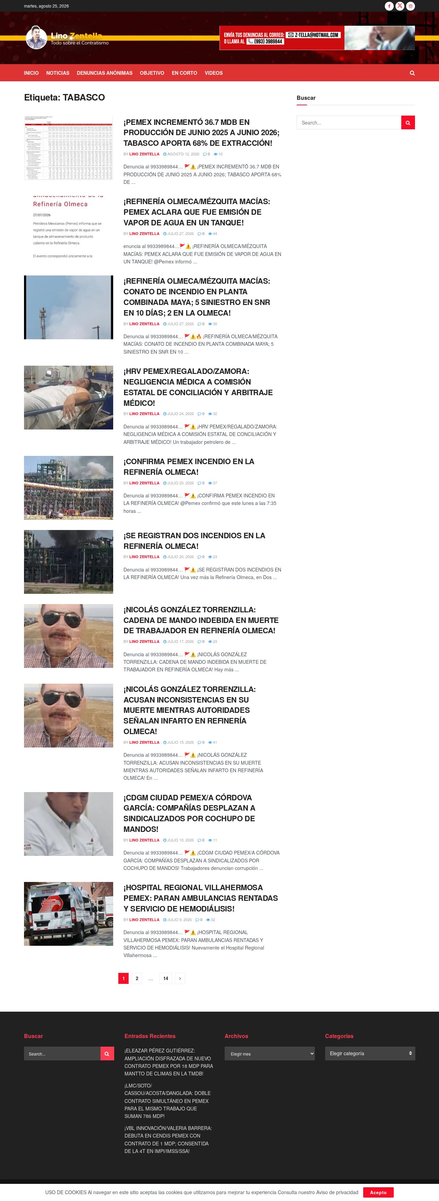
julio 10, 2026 (180, 840)
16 (220, 153)
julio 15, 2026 (180, 742)
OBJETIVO (152, 72)
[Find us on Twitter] (399, 6)
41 (214, 742)
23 (214, 556)
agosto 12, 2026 (182, 153)
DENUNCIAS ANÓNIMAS (104, 72)
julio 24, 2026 (180, 413)
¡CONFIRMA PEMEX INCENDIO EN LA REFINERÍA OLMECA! (188, 466)
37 (214, 482)
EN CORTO (184, 72)
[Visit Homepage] (67, 38)
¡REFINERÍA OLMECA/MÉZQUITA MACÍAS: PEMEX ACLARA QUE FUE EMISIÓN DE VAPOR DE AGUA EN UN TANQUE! (196, 212)
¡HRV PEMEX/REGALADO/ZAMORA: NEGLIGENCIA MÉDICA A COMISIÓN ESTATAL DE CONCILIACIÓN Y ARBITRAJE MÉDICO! (198, 386)
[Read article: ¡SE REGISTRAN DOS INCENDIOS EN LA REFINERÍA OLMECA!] (68, 562)
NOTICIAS (57, 72)
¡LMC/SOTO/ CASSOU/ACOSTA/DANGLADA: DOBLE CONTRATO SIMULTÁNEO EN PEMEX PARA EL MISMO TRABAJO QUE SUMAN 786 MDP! (167, 1101)
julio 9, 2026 (179, 919)
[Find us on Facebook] (389, 6)
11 (214, 840)
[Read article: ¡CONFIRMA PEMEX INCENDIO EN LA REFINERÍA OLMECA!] (68, 488)
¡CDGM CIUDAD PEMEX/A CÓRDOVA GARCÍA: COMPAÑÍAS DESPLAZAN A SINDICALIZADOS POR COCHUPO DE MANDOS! (189, 813)
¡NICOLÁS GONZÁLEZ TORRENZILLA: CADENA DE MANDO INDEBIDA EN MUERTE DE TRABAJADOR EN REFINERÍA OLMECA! (201, 620)
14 (165, 978)
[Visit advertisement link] (317, 38)
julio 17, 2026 (180, 641)
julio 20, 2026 (180, 482)
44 (214, 233)
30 (214, 323)
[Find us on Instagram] (410, 6)
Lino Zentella (144, 153)
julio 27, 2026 (180, 233)
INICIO (31, 72)
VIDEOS (214, 72)
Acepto (378, 1192)
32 (214, 413)
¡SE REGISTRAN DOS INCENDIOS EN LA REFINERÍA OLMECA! (194, 540)
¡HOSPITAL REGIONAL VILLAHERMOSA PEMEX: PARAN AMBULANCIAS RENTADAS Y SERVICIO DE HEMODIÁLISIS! (200, 898)
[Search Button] (412, 72)
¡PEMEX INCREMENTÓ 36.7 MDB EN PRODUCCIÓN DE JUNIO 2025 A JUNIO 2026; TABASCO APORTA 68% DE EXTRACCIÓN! (201, 132)
